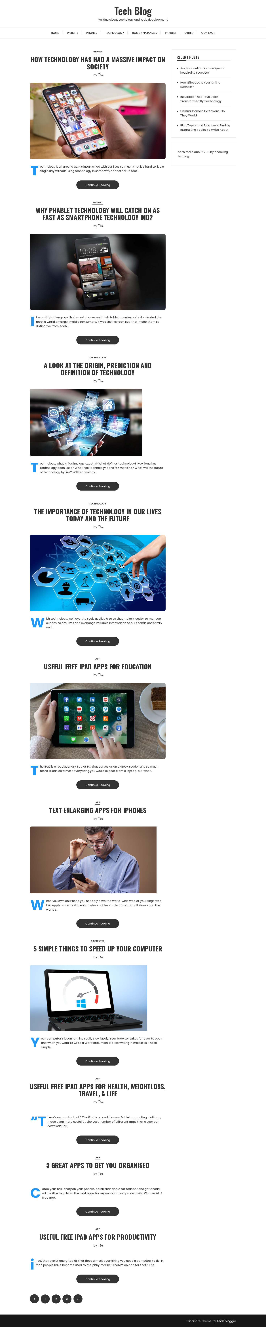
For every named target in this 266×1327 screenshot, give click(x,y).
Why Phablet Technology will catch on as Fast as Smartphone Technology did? (98, 213)
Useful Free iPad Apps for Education (97, 666)
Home (55, 33)
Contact (208, 33)
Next (78, 1298)
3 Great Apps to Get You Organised (97, 1165)
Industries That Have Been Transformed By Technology (200, 99)
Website (72, 33)
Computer (98, 941)
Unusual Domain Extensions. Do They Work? (202, 113)
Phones (91, 33)
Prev (34, 1298)
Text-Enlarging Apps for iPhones (97, 810)
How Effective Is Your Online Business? (200, 84)
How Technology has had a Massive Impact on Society (97, 62)
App (97, 659)
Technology (114, 33)
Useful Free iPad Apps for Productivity (97, 1236)
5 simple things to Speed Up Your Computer (97, 948)
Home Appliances (144, 33)
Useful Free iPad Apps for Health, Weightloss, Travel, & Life (98, 1089)
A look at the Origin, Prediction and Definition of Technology (98, 368)
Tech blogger (226, 1321)
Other (188, 33)
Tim (100, 75)
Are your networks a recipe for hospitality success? (202, 70)
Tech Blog (133, 11)
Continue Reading (97, 185)
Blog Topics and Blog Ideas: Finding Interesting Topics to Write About (205, 127)
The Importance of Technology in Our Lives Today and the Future (97, 514)
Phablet (170, 33)
